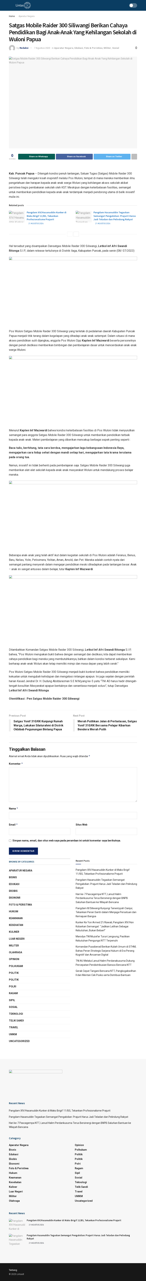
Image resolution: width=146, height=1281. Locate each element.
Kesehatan (16, 925)
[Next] (76, 234)
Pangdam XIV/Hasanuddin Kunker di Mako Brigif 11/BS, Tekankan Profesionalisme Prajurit (46, 216)
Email (13, 824)
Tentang (13, 1270)
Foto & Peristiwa (93, 48)
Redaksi (24, 48)
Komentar (16, 763)
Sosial (115, 48)
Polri (12, 986)
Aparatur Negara (27, 16)
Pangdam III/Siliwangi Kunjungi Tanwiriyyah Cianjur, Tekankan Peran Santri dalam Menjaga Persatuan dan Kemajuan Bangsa (106, 912)
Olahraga (15, 952)
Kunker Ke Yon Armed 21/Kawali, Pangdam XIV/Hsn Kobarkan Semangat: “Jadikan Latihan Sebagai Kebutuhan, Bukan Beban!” (105, 926)
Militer (107, 48)
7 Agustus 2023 (42, 48)
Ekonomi (14, 897)
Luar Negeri (17, 938)
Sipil (12, 1000)
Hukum (13, 911)
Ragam (13, 993)
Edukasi (78, 48)
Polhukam (16, 966)
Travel (13, 1027)
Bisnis (13, 877)
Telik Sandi (16, 1020)
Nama (13, 808)
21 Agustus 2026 (35, 224)
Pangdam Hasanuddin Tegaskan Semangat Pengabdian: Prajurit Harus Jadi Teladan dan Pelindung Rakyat (114, 216)
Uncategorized (19, 1041)
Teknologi (16, 1013)
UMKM (13, 1034)
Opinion (14, 959)
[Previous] (69, 234)
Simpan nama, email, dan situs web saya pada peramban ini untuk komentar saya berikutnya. (66, 840)
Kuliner (14, 931)
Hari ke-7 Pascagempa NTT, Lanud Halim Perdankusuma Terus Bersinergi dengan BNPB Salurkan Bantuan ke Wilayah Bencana (102, 898)
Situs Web (81, 824)
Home (12, 16)
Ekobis (13, 890)
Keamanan (16, 918)
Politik (14, 972)
